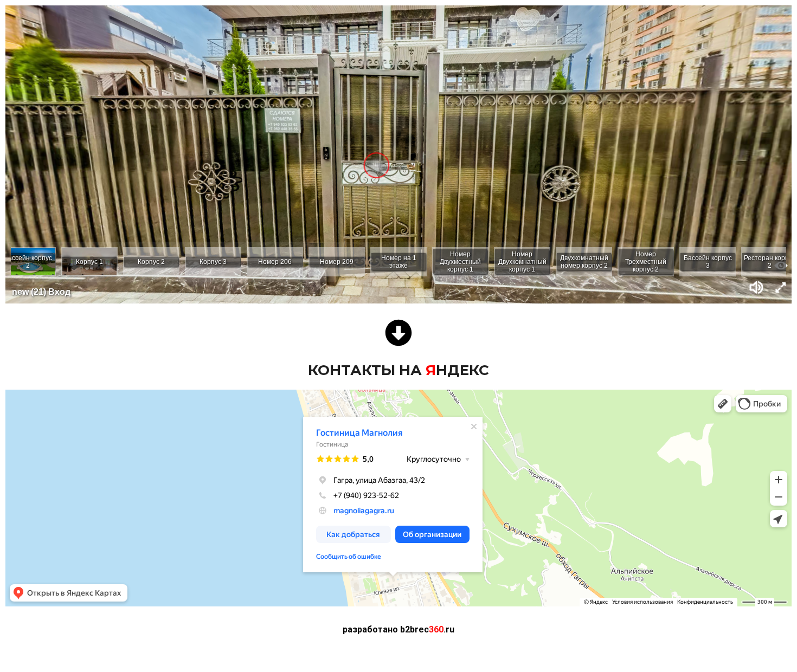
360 (398, 629)
